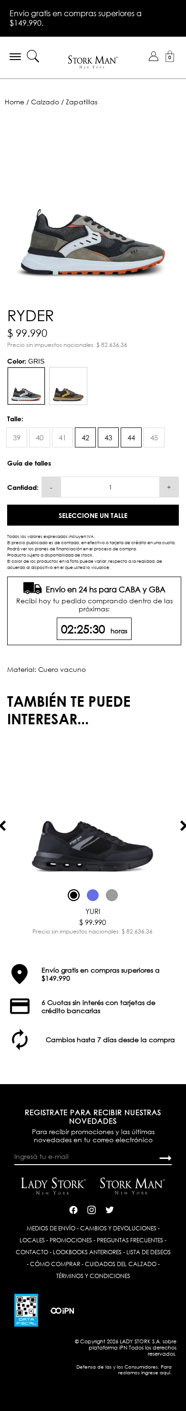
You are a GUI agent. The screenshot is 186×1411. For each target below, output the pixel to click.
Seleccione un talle (93, 515)
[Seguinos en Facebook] (73, 1208)
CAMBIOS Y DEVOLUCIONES (118, 1228)
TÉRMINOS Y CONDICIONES (93, 1275)
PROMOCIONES (71, 1240)
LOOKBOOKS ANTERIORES (87, 1252)
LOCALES (32, 1240)
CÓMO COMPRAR (55, 1264)
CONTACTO (32, 1252)
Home (14, 102)
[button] (153, 56)
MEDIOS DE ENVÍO (51, 1228)
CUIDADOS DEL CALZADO (120, 1264)
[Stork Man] (93, 61)
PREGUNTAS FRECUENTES (130, 1240)
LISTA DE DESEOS (148, 1252)
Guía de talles (29, 463)
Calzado (45, 102)
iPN (123, 1347)
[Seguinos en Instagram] (91, 1208)
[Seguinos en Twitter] (109, 1208)
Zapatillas (81, 102)
